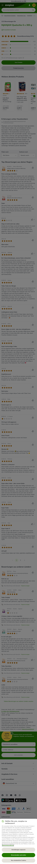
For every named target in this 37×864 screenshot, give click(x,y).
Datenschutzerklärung (8, 845)
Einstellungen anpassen (18, 850)
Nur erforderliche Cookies (18, 860)
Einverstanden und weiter (18, 855)
